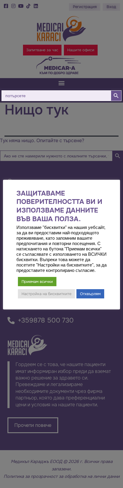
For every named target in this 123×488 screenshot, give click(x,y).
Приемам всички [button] (37, 281)
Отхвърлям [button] (90, 293)
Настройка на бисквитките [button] (46, 293)
